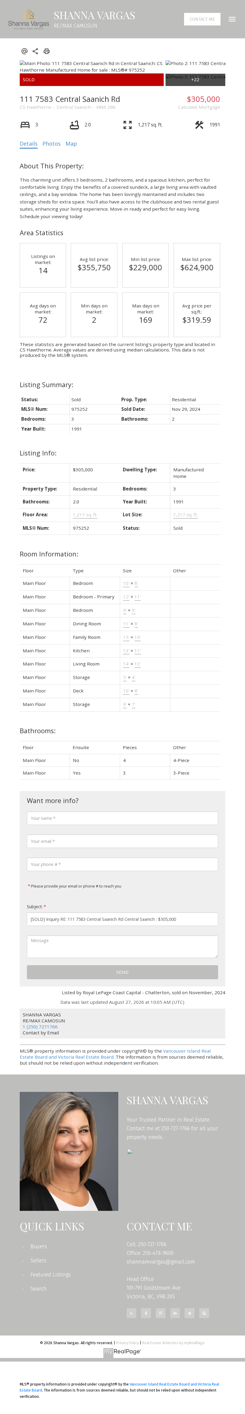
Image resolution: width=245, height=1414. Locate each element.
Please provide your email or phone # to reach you (75, 886)
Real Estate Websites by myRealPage (173, 1343)
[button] (202, 19)
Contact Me (202, 19)
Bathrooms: (38, 730)
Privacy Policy (127, 1343)
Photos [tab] (51, 143)
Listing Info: (38, 453)
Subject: (35, 906)
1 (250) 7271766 (40, 1027)
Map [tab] (71, 143)
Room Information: (49, 554)
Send (122, 972)
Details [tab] (29, 143)
